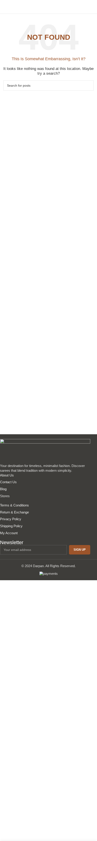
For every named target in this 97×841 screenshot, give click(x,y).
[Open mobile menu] (5, 6)
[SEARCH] (88, 85)
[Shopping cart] (92, 6)
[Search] (84, 6)
